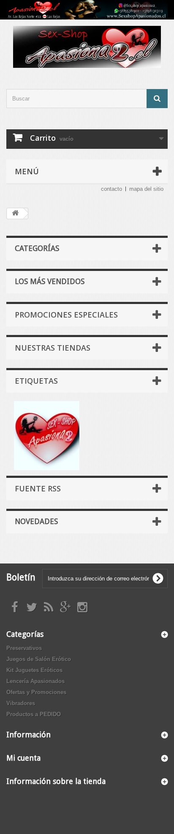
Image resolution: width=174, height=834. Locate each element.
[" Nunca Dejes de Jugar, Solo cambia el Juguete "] (87, 10)
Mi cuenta (23, 757)
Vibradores (20, 703)
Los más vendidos (49, 281)
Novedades (36, 521)
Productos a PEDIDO (33, 714)
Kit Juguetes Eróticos (34, 670)
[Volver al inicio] (15, 213)
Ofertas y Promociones (36, 692)
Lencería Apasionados (35, 681)
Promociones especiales (66, 315)
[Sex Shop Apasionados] (87, 47)
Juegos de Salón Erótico (38, 659)
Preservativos (24, 648)
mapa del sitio (146, 189)
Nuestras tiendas (52, 348)
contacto (111, 189)
